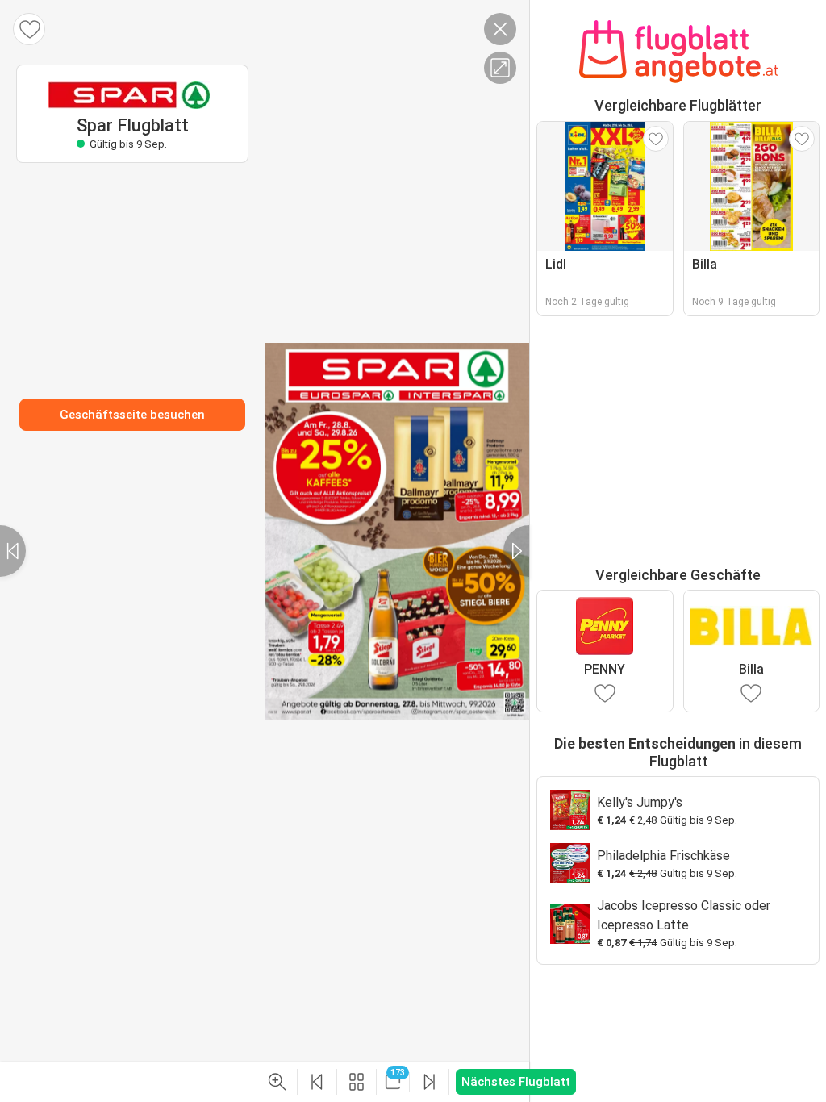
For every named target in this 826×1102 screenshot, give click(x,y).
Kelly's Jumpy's (639, 802)
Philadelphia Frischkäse (663, 855)
